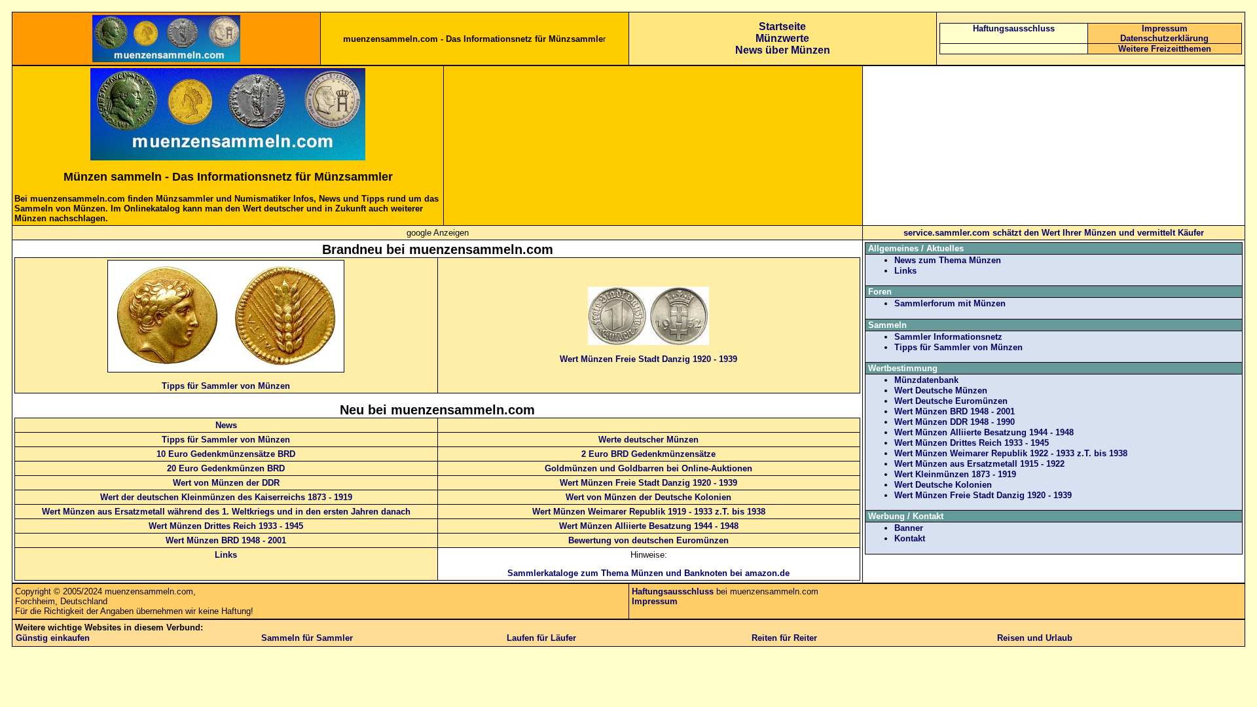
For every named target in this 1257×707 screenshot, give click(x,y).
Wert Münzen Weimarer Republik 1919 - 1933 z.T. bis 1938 (648, 512)
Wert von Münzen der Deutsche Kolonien (648, 497)
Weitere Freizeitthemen (1164, 49)
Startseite (782, 26)
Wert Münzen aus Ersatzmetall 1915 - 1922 (979, 464)
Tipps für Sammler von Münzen (226, 386)
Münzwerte (782, 38)
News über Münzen (782, 50)
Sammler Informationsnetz (948, 337)
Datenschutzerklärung (1164, 38)
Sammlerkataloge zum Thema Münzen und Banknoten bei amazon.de (648, 573)
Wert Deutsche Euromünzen (951, 401)
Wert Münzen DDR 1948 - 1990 (954, 422)
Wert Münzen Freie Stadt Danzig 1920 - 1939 (648, 359)
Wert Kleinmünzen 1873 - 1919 (955, 474)
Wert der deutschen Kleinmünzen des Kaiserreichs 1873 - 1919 (226, 497)
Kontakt (909, 538)
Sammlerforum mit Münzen (950, 303)
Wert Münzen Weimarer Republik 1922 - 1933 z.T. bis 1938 (1010, 453)
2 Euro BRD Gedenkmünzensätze (648, 454)
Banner (908, 528)
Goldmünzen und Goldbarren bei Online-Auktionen (648, 468)
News (226, 425)
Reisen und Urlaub (1034, 638)
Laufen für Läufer (541, 638)
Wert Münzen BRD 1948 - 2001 (226, 540)
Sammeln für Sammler (307, 638)
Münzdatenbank (926, 380)
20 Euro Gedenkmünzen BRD (226, 468)
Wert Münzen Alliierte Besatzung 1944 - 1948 (648, 526)
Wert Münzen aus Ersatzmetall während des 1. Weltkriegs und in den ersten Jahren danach (226, 512)
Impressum (1165, 28)
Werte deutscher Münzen (648, 439)
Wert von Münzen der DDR (226, 483)
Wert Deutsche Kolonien (943, 485)
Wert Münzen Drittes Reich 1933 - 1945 (226, 526)
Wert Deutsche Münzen (940, 390)
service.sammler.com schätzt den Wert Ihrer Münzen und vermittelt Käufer (1053, 233)
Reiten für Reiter (784, 638)
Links (226, 555)
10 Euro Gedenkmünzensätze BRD (225, 454)
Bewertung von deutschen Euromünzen (648, 540)
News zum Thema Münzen (947, 260)
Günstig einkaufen (53, 638)
